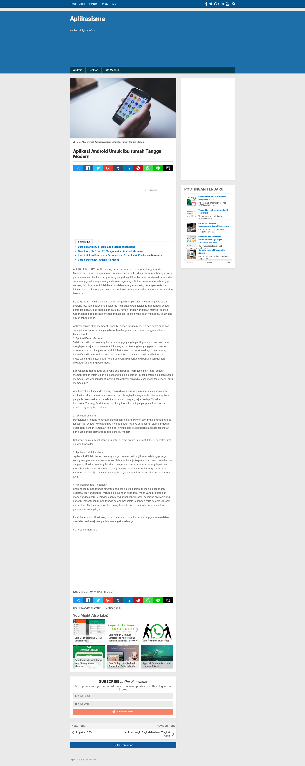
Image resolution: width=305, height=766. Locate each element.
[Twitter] (211, 3)
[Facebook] (206, 3)
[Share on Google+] (108, 168)
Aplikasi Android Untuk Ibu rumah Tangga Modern (117, 154)
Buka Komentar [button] (123, 745)
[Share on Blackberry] (168, 168)
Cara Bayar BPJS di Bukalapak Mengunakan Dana (106, 246)
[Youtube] (227, 3)
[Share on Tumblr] (118, 168)
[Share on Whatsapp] (148, 168)
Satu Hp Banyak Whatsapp (156, 640)
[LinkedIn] (222, 3)
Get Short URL (113, 608)
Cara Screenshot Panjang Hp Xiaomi (98, 259)
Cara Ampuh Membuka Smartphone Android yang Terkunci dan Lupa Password (123, 638)
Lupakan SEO (84, 732)
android (110, 592)
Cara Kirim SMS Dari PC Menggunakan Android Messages (111, 251)
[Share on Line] (158, 168)
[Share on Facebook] (88, 168)
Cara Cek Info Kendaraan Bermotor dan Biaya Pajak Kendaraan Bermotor (120, 255)
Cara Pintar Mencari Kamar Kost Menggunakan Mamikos (88, 663)
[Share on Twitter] (98, 168)
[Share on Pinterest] (138, 168)
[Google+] (216, 3)
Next (228, 263)
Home (209, 263)
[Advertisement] (179, 39)
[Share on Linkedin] (128, 168)
